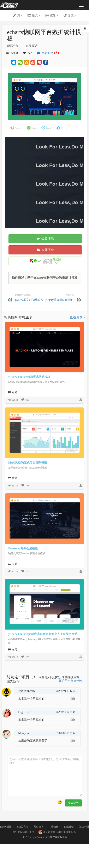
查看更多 (77, 317)
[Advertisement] (44, 181)
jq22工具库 (22, 826)
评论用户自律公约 (70, 680)
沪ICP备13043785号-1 (25, 832)
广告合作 (54, 826)
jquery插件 (5, 826)
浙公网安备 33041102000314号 (59, 832)
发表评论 (73, 802)
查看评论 (49, 53)
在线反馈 (69, 826)
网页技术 (38, 826)
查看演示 (47, 238)
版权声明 (84, 826)
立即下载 (47, 250)
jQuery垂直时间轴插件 (60, 299)
